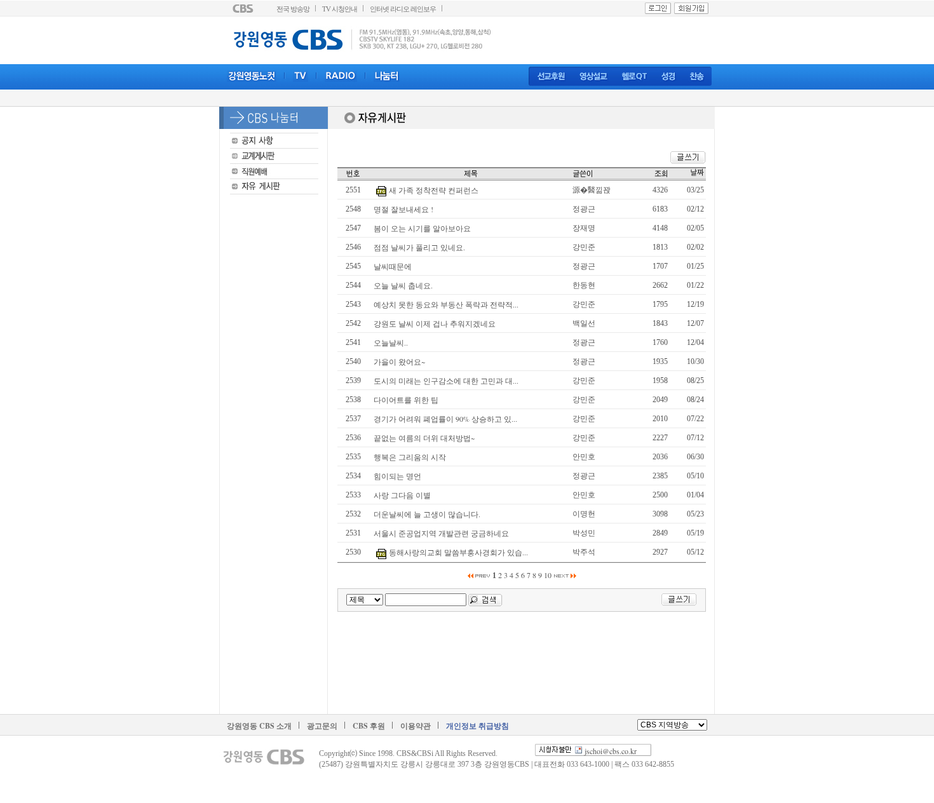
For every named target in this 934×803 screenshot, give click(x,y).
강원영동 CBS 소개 (259, 725)
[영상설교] (593, 77)
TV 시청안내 (339, 9)
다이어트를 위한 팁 (406, 400)
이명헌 (583, 513)
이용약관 (415, 725)
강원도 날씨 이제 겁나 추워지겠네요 (435, 323)
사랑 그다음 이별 (402, 495)
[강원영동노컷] (251, 76)
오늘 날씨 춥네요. (403, 285)
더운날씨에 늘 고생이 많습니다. (427, 514)
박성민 (583, 532)
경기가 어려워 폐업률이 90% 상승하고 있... (445, 419)
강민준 (583, 246)
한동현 (583, 285)
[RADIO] (341, 76)
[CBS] (244, 8)
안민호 (583, 456)
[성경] (668, 77)
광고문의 (322, 725)
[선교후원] (551, 77)
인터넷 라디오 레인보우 (403, 9)
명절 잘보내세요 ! (403, 209)
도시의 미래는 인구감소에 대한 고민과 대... (446, 380)
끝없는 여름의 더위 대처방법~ (424, 438)
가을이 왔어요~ (399, 361)
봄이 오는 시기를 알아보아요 (422, 228)
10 (548, 575)
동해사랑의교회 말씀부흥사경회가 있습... (458, 552)
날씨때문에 (393, 266)
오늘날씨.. (391, 342)
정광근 (583, 208)
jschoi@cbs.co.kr (611, 751)
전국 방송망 (292, 9)
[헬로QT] (635, 77)
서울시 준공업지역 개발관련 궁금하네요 (441, 533)
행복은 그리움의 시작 (410, 457)
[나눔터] (387, 76)
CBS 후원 (369, 725)
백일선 (583, 323)
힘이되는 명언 (397, 476)
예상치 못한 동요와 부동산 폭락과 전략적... (446, 304)
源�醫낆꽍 (591, 189)
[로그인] (658, 8)
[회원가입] (691, 8)
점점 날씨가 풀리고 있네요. (419, 247)
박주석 (583, 551)
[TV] (300, 76)
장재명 (583, 227)
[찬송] (696, 77)
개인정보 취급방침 (477, 725)
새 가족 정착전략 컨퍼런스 (433, 190)
